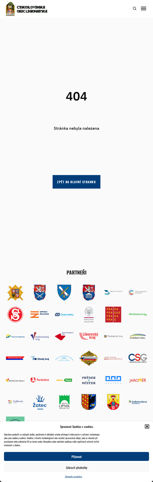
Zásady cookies (73, 476)
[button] (147, 426)
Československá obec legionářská (32, 9)
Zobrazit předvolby (76, 467)
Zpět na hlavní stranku (76, 182)
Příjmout (77, 456)
